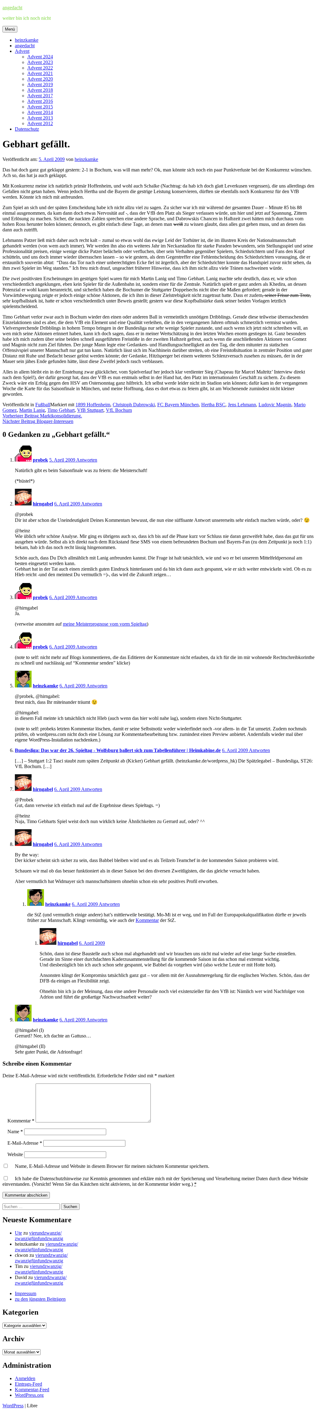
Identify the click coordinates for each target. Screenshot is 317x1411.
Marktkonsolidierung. (42, 415)
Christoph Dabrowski (134, 404)
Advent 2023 (40, 62)
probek (40, 460)
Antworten (86, 460)
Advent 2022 (40, 67)
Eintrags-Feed (28, 1384)
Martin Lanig (32, 410)
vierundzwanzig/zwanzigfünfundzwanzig (39, 1235)
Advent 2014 (40, 112)
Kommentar (147, 920)
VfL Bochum (119, 410)
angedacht (12, 7)
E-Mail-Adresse (24, 1143)
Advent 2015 (40, 106)
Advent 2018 (40, 90)
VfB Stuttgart (90, 410)
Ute (18, 1233)
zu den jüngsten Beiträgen (40, 1299)
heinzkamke (26, 40)
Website (15, 1154)
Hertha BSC (213, 404)
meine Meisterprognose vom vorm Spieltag (105, 624)
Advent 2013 (40, 117)
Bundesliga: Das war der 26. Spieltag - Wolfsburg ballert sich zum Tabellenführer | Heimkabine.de (118, 750)
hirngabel (43, 503)
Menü (10, 29)
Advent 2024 (40, 56)
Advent (22, 51)
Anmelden (25, 1378)
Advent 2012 (40, 123)
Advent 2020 (40, 79)
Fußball (42, 404)
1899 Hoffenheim (93, 404)
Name (15, 1131)
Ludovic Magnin (274, 404)
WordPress (13, 1405)
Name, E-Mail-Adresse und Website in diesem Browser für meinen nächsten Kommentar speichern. (112, 1166)
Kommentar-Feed (32, 1389)
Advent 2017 (40, 95)
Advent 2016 (40, 101)
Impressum (25, 1293)
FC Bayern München (178, 404)
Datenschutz (27, 129)
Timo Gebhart (61, 410)
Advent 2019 (40, 84)
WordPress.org (29, 1395)
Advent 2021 (40, 73)
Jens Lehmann (242, 404)
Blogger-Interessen (37, 421)
